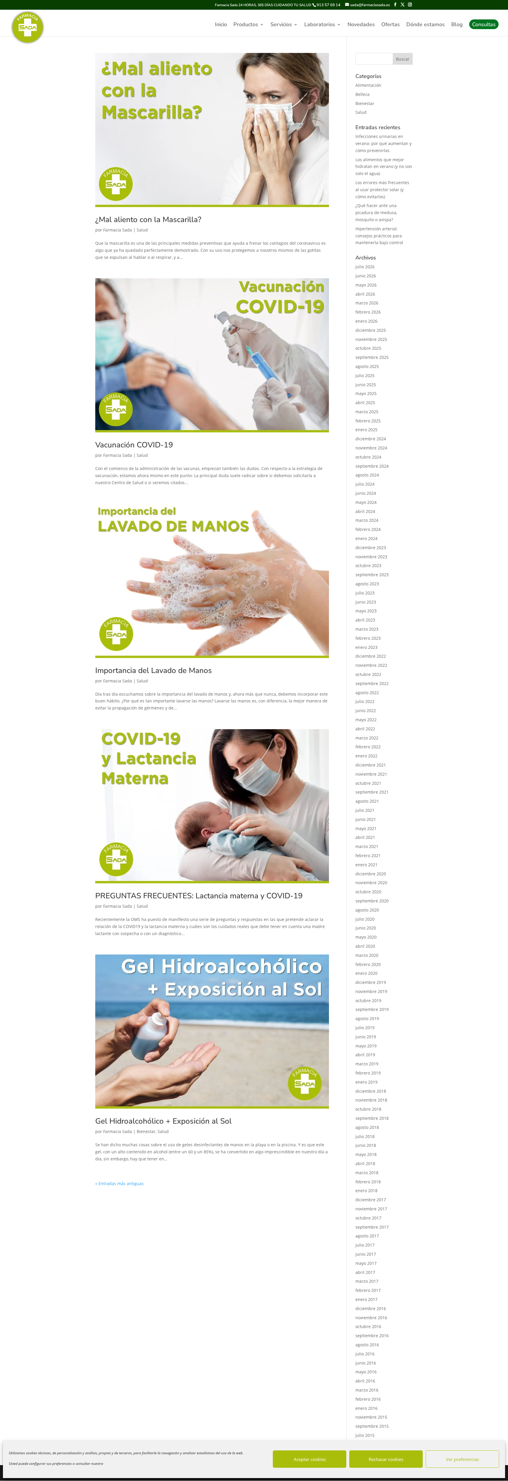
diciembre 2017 (370, 1199)
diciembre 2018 (370, 1091)
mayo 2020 (366, 937)
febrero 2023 (368, 638)
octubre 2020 (368, 891)
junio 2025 (365, 384)
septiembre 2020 (372, 901)
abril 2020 (365, 946)
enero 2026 (366, 321)
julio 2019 (365, 1027)
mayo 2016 (366, 1372)
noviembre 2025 (371, 339)
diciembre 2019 (370, 982)
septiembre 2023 (372, 574)
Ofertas (390, 25)
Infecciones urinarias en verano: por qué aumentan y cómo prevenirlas (383, 143)
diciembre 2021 (370, 765)
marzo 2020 (366, 955)
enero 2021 (366, 864)
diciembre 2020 (370, 874)
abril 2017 (365, 1272)
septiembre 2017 (372, 1227)
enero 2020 (366, 973)
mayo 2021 (366, 828)
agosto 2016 (367, 1344)
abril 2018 (365, 1163)
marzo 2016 (366, 1390)
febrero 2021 (368, 855)
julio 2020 (365, 919)
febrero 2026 (368, 312)
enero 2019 (366, 1082)
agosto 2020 (367, 910)
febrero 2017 (368, 1290)
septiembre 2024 (372, 466)
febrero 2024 (368, 529)
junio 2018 (365, 1145)
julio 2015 (365, 1435)
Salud (142, 230)
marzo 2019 (366, 1064)
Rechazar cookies (386, 1459)
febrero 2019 (368, 1073)
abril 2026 (365, 294)
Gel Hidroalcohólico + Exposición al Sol (163, 1121)
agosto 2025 (367, 366)
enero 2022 (366, 756)
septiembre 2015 (372, 1426)
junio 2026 (365, 276)
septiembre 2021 (372, 792)
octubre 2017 (368, 1218)
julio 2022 (365, 701)
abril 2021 (365, 837)
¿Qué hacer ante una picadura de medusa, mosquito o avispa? (376, 212)
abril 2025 (365, 402)
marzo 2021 (366, 846)
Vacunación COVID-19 (134, 445)
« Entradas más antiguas (119, 1183)
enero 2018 (366, 1190)
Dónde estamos (425, 25)
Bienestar (146, 1131)
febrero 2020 (368, 964)
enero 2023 (366, 647)
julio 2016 (365, 1354)
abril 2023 (365, 620)
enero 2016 (366, 1408)
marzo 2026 (366, 303)
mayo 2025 (366, 393)
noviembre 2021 (371, 774)
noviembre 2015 (371, 1417)
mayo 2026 (366, 285)
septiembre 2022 (372, 683)
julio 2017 (365, 1245)
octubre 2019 (368, 1000)
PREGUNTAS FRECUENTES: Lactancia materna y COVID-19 (199, 896)
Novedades (361, 25)
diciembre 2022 (370, 656)
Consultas (484, 25)
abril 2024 (365, 511)
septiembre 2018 (372, 1118)
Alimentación (368, 85)
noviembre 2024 (371, 448)
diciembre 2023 (370, 547)
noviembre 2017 (371, 1209)
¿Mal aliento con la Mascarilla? (148, 219)
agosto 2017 (367, 1236)
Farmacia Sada (117, 230)
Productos (245, 25)
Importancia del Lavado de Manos (153, 670)
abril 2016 (365, 1381)
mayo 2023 (366, 611)
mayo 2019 (366, 1046)
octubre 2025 (368, 348)
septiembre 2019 (372, 1009)
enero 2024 (366, 538)
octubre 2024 (368, 457)
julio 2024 (365, 484)
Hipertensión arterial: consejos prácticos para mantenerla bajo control (379, 236)
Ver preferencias (462, 1459)
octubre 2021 (368, 783)
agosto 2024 (367, 475)
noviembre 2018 (371, 1100)
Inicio (221, 25)
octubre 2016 (368, 1326)
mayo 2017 (366, 1263)
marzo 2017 (366, 1281)
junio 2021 (365, 819)
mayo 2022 (366, 719)
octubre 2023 (368, 565)
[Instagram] (410, 5)
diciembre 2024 (370, 439)
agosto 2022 (367, 692)
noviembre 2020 (371, 882)
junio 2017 (365, 1254)
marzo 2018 (366, 1172)
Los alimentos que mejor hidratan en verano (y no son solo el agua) (383, 166)
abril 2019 (365, 1054)
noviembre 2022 (371, 665)
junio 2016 (365, 1363)
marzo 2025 (366, 411)
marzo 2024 (366, 520)
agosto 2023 (367, 584)
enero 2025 (366, 429)
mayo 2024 (366, 502)
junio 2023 (365, 602)
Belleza (362, 94)
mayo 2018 (366, 1154)
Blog (457, 25)
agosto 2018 (367, 1127)
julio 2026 (365, 266)
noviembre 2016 (371, 1317)
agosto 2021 (367, 801)
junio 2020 (365, 928)
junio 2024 (365, 493)
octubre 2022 (368, 674)
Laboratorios (319, 25)
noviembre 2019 (371, 991)
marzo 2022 (366, 738)
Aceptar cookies (310, 1459)
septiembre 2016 (372, 1335)
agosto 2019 (367, 1018)
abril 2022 (365, 729)
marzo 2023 (366, 629)
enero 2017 (366, 1299)
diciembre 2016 (370, 1308)
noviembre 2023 (371, 556)
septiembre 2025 (372, 357)
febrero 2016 (368, 1399)
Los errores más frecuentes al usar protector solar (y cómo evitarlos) (382, 189)
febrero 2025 (368, 421)
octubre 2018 (368, 1109)
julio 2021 (365, 810)
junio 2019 (365, 1036)
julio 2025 (365, 375)
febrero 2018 (368, 1182)
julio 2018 (365, 1136)
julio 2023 (365, 593)
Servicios (281, 25)
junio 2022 (365, 710)
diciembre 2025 (370, 330)
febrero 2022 (368, 746)
